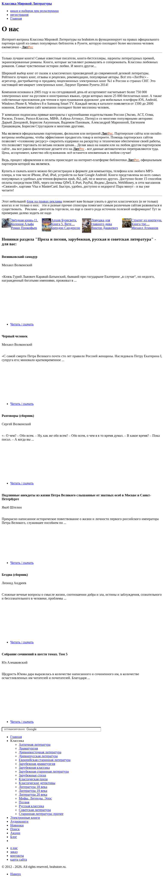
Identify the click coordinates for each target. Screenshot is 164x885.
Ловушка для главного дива (101, 222)
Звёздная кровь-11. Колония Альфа (24, 222)
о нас (14, 848)
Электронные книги (25, 817)
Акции (15, 833)
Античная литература (34, 744)
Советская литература (35, 810)
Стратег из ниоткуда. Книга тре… (146, 222)
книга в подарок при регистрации (34, 11)
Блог (13, 837)
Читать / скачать (22, 324)
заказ (14, 852)
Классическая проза (33, 779)
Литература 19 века (33, 790)
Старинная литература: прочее (41, 814)
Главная (16, 737)
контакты (17, 855)
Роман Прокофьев (24, 228)
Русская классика (31, 806)
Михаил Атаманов (144, 228)
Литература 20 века (33, 794)
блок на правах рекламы (44, 201)
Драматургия (28, 748)
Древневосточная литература (40, 752)
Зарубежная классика (34, 767)
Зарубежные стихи (32, 775)
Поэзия (24, 802)
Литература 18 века (33, 787)
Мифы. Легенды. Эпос (35, 798)
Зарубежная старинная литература (44, 771)
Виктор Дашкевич (104, 228)
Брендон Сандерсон (65, 228)
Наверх (15, 874)
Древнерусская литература (38, 756)
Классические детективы (37, 783)
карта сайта (18, 859)
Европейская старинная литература (44, 760)
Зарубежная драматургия (37, 764)
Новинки (17, 825)
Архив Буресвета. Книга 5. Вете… (64, 222)
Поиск (15, 829)
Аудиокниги (19, 821)
